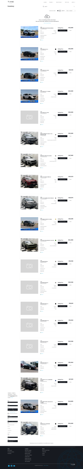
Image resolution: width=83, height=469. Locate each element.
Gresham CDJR (27, 456)
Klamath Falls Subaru (28, 459)
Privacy (44, 465)
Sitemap (47, 465)
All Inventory (9, 453)
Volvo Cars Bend (27, 461)
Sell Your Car (67, 2)
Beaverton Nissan (27, 453)
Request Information (63, 30)
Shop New (50, 2)
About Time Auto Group (45, 450)
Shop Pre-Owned (58, 2)
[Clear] (12, 397)
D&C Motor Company (28, 450)
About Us (73, 2)
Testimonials (44, 451)
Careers (43, 453)
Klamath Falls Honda (28, 458)
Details (70, 30)
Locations (45, 2)
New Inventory (10, 450)
